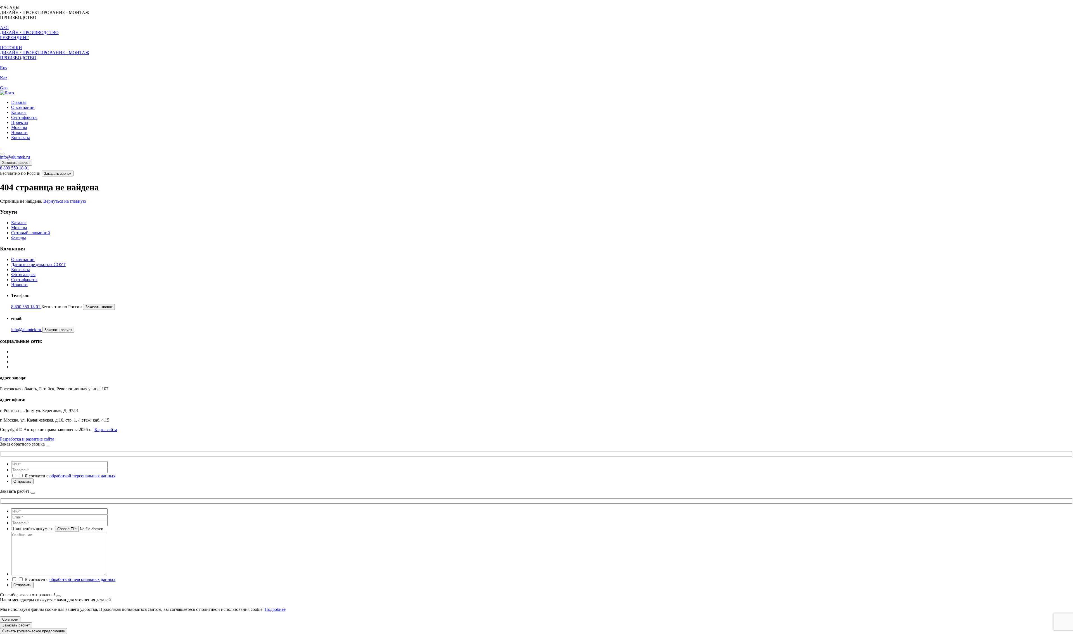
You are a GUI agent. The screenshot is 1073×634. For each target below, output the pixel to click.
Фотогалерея (23, 274)
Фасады (18, 237)
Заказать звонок (57, 173)
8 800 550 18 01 (14, 168)
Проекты (19, 122)
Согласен (10, 619)
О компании (23, 107)
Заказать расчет (16, 163)
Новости (19, 132)
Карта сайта (105, 429)
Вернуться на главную (64, 201)
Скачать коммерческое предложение (33, 631)
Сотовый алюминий (30, 232)
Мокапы (19, 127)
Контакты (20, 137)
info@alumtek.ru (15, 157)
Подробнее (275, 609)
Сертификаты (24, 117)
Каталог (19, 112)
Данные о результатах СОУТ (38, 264)
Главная (18, 102)
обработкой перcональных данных (82, 475)
